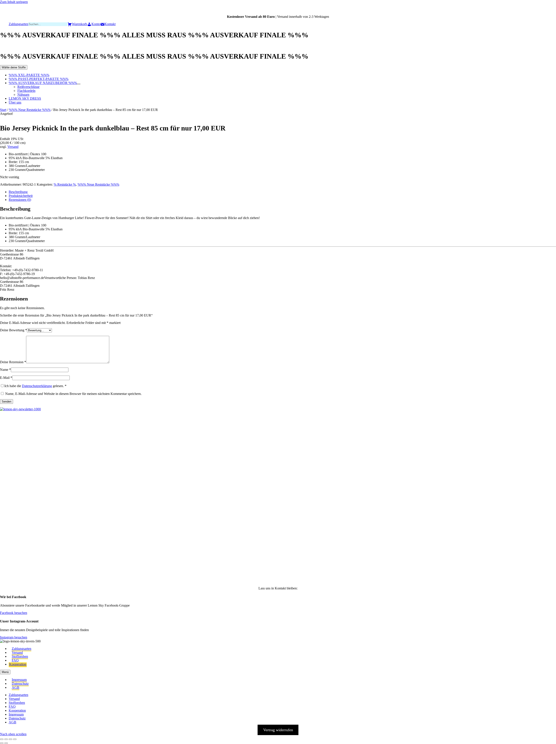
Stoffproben (20, 656)
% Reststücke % (65, 184)
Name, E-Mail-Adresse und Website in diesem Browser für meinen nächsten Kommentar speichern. (73, 394)
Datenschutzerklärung (37, 386)
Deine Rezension (13, 362)
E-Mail (6, 377)
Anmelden (52, 571)
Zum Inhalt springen (14, 2)
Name (5, 369)
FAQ (15, 660)
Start (3, 110)
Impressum (19, 679)
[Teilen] (10, 739)
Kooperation (17, 664)
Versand (12, 146)
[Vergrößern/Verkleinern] (1, 739)
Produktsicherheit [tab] (21, 196)
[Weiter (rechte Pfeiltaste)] (6, 743)
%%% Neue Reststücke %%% (30, 110)
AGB (15, 687)
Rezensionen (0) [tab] (20, 199)
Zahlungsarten (21, 648)
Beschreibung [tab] (18, 192)
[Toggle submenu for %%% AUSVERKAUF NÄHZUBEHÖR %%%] (78, 84)
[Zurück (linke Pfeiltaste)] (1, 743)
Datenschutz (20, 683)
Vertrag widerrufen (278, 730)
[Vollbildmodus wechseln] (6, 739)
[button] (10, 432)
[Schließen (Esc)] (15, 739)
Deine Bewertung (13, 330)
